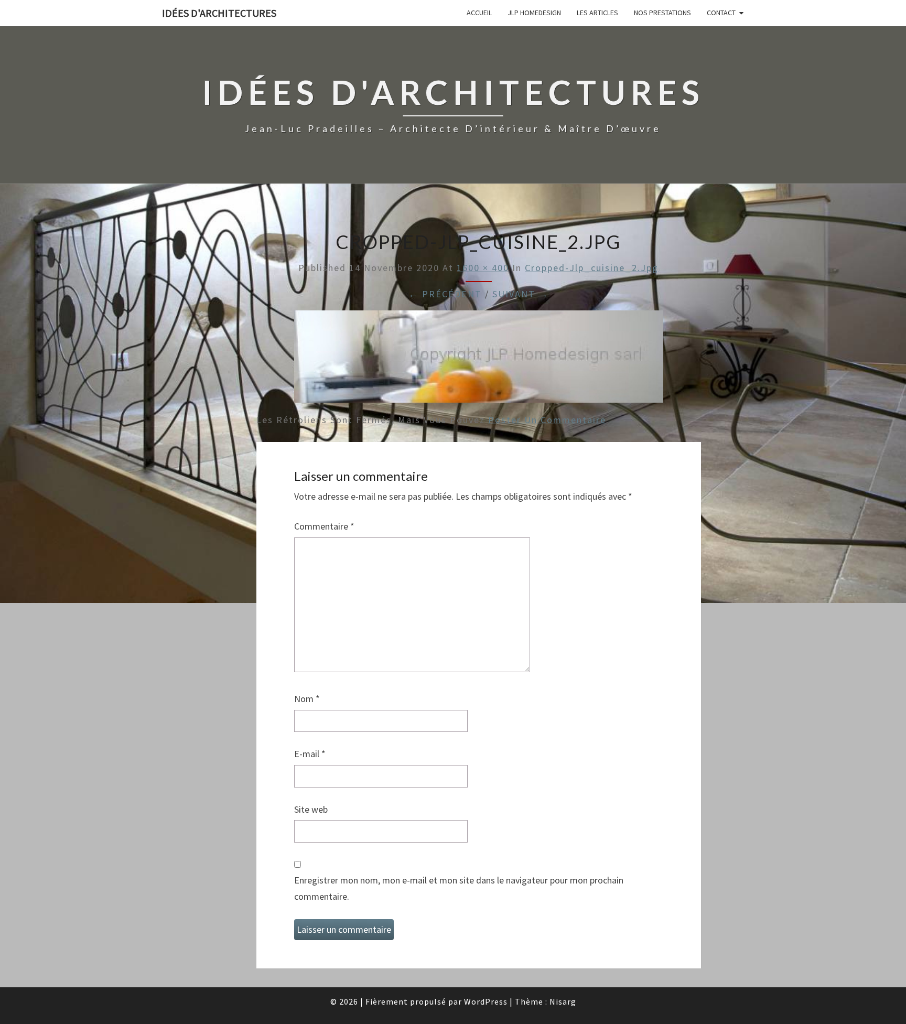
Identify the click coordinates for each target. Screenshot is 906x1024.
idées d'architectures (219, 12)
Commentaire (324, 526)
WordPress (486, 1001)
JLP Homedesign (534, 12)
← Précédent (445, 294)
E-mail (310, 754)
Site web (311, 809)
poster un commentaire (547, 420)
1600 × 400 (483, 268)
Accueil (479, 12)
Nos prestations (662, 12)
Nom (307, 699)
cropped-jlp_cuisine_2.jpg (592, 268)
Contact (721, 12)
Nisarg (562, 1001)
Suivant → (520, 294)
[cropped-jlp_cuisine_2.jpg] (478, 360)
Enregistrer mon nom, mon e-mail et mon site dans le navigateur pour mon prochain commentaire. (458, 888)
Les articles (597, 12)
